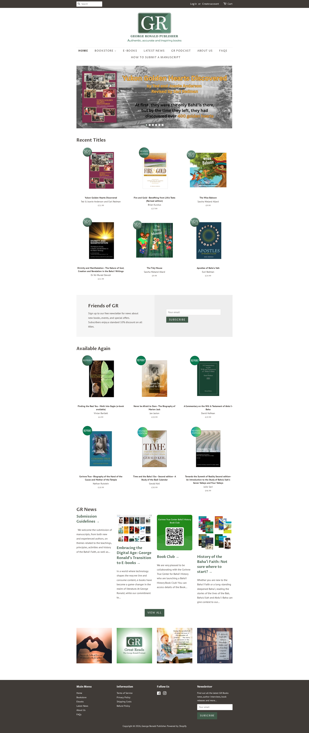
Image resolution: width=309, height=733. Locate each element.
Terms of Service (124, 693)
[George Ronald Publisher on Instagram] (164, 693)
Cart (230, 3)
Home (83, 51)
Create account (210, 3)
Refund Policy (123, 705)
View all (154, 612)
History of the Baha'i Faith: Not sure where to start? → (212, 564)
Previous (83, 97)
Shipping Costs (124, 701)
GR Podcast (181, 51)
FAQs (223, 51)
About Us (205, 51)
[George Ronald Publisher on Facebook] (159, 693)
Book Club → (168, 556)
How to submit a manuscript (156, 57)
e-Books (130, 51)
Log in (193, 3)
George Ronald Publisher (154, 726)
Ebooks (80, 701)
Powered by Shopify (177, 726)
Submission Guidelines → (88, 519)
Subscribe (177, 320)
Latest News (154, 51)
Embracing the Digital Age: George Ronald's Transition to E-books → (134, 555)
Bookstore (104, 51)
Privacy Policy (123, 697)
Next (225, 97)
